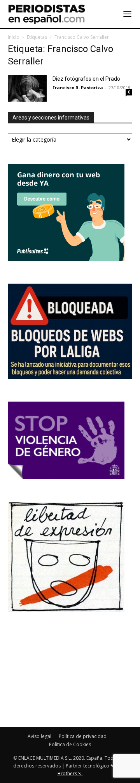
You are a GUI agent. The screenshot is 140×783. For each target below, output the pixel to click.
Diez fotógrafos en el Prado (86, 79)
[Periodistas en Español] (47, 14)
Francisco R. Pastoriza (77, 87)
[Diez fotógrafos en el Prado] (27, 88)
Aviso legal (39, 736)
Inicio (13, 37)
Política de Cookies (70, 744)
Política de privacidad (83, 736)
